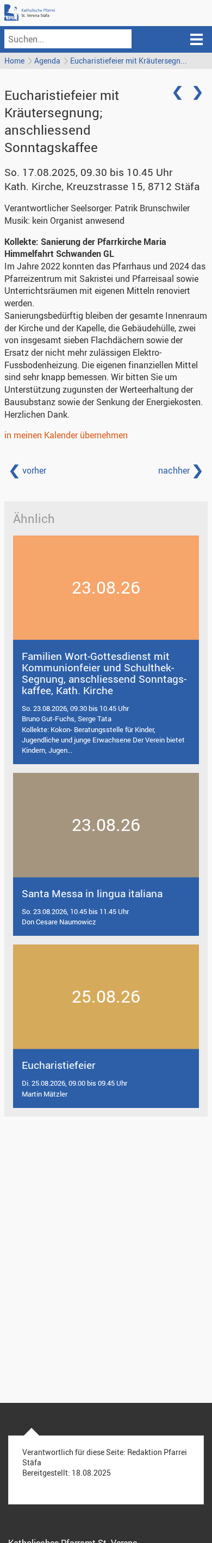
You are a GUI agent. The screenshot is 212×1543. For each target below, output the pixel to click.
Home (14, 60)
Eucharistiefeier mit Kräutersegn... (128, 60)
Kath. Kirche (101, 186)
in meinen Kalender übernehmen (66, 435)
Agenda (47, 60)
